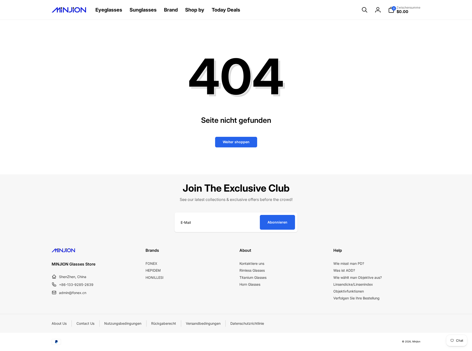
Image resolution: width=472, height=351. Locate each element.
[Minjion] (63, 250)
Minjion (416, 341)
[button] (364, 9)
